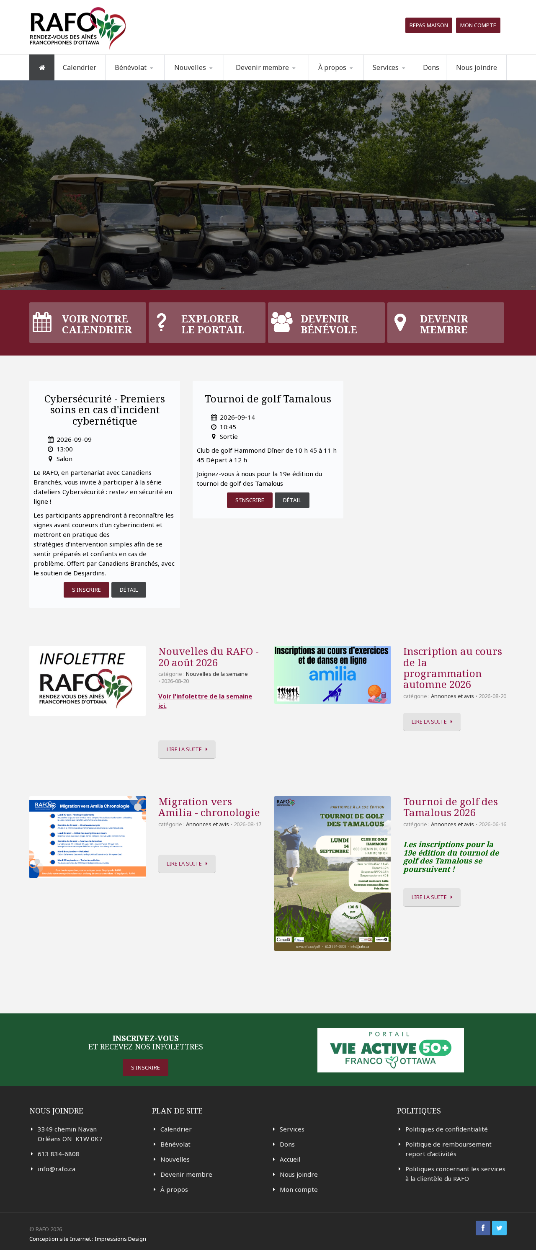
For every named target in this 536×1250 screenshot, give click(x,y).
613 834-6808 (59, 1153)
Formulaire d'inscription (148, 78)
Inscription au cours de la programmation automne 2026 (452, 667)
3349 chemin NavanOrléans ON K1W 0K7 (70, 1134)
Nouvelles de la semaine (200, 79)
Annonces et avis (452, 696)
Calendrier (79, 67)
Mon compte (478, 25)
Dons (431, 67)
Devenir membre (186, 1174)
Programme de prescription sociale (406, 78)
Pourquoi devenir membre (262, 79)
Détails (84, 219)
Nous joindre (476, 67)
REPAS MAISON (429, 25)
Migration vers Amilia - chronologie (209, 806)
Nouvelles (190, 67)
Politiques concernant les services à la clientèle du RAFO (455, 1174)
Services (292, 1129)
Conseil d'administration (350, 78)
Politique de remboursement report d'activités (448, 1149)
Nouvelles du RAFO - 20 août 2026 (208, 656)
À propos (174, 1189)
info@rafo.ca (56, 1169)
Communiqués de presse (206, 77)
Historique (352, 78)
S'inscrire (86, 589)
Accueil (290, 1159)
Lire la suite (184, 749)
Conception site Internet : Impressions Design (87, 1238)
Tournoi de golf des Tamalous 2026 (450, 806)
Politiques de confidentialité (446, 1129)
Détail (129, 589)
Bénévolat (175, 1144)
